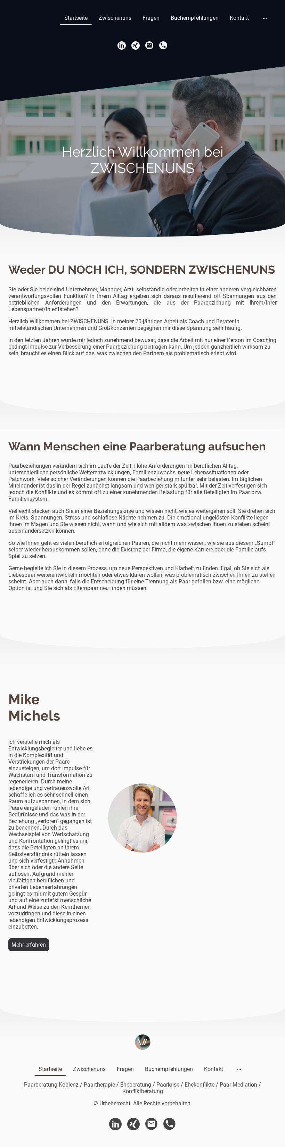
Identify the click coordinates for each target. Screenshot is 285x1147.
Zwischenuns (115, 18)
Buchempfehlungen (195, 18)
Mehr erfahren (28, 944)
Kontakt (239, 18)
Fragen (151, 18)
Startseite (76, 18)
